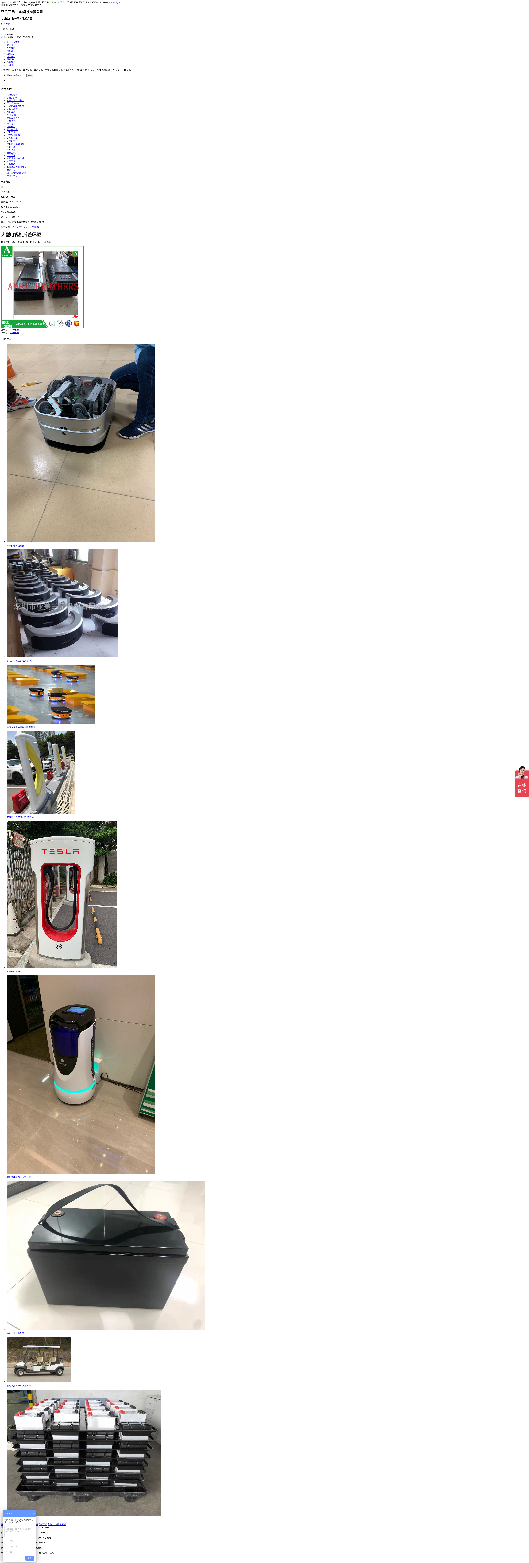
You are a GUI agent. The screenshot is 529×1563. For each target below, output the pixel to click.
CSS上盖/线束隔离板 (17, 173)
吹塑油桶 (11, 164)
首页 (14, 227)
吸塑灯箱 (11, 141)
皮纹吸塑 (11, 121)
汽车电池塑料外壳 (15, 100)
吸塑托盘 (11, 126)
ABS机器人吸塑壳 (15, 545)
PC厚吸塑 (11, 115)
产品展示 (11, 48)
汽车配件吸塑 (13, 135)
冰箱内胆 (11, 147)
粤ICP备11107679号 (292, 1558)
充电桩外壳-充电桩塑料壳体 (20, 817)
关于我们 (11, 45)
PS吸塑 (10, 124)
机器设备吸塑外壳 (15, 106)
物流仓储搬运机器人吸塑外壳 (21, 727)
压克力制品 (12, 152)
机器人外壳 (12, 97)
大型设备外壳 (13, 118)
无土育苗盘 (12, 129)
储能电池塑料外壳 (15, 1333)
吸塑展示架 (12, 138)
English (117, 2)
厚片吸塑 (11, 150)
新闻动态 (11, 56)
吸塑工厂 (11, 54)
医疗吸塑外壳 (13, 103)
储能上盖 (11, 170)
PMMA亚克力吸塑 (15, 144)
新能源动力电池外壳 (16, 167)
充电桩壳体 (12, 95)
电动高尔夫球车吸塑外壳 (19, 1386)
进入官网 (5, 24)
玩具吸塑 (11, 132)
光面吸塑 (11, 161)
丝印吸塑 (11, 155)
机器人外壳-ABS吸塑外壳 (19, 661)
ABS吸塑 (11, 112)
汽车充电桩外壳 (14, 971)
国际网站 (11, 59)
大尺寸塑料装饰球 (15, 158)
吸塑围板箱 (12, 109)
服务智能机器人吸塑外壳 (19, 1177)
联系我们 (11, 62)
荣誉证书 (11, 51)
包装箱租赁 (12, 176)
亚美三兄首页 (13, 42)
